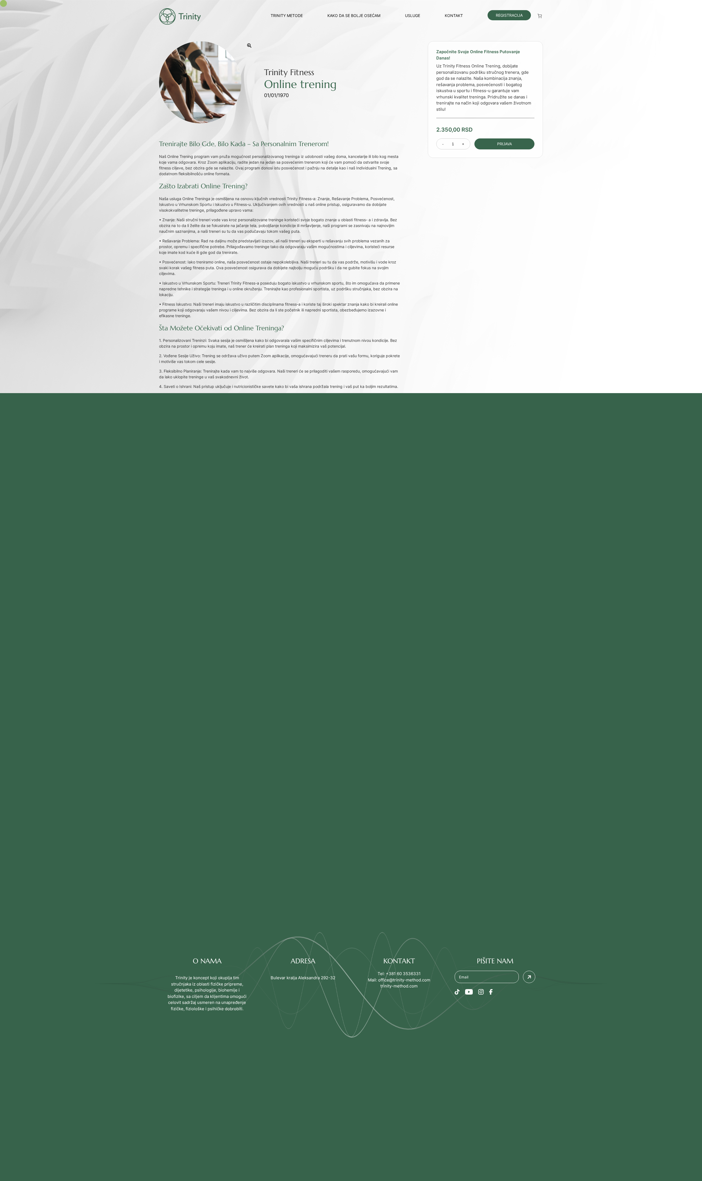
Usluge (412, 15)
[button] (249, 45)
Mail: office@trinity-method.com (399, 980)
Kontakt (454, 15)
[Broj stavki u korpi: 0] (539, 16)
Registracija (509, 15)
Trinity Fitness (289, 72)
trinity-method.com (399, 986)
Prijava (504, 144)
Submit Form (529, 977)
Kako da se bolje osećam (353, 15)
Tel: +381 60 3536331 (399, 973)
